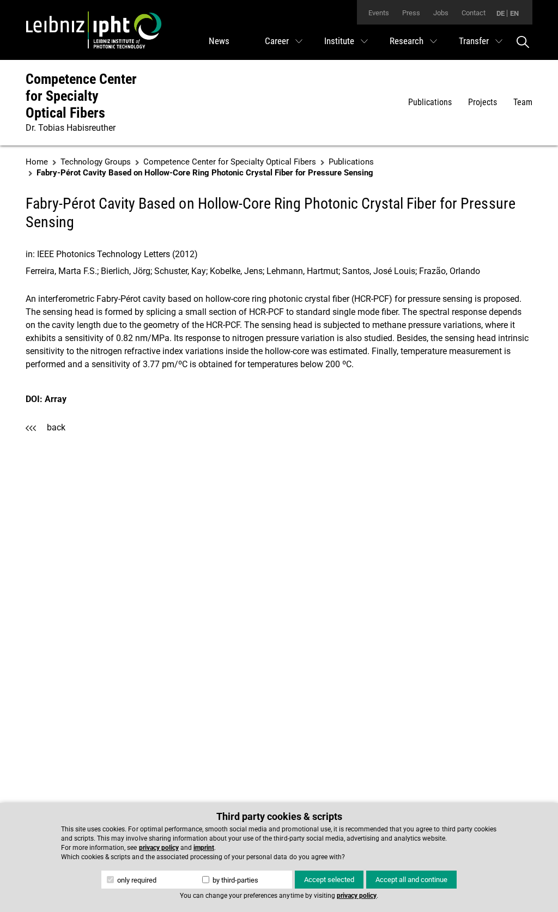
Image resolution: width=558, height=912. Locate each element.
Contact (474, 13)
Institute (339, 40)
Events (378, 13)
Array (55, 399)
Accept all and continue (411, 879)
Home (37, 162)
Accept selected (329, 879)
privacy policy (159, 848)
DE (500, 13)
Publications (430, 102)
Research (406, 40)
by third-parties (234, 880)
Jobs (440, 13)
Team (522, 102)
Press (411, 13)
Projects (482, 102)
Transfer (474, 40)
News (219, 40)
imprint (203, 848)
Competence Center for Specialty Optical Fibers (81, 96)
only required (136, 880)
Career (277, 40)
